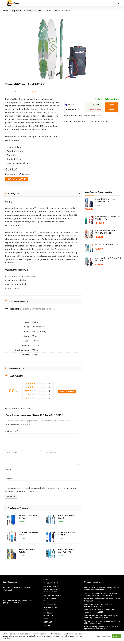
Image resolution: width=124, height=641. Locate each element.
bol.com (70, 105)
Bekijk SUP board (17, 178)
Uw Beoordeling (12, 425)
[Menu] (3, 3)
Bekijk (111, 104)
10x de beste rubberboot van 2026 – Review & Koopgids (102, 600)
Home (5, 10)
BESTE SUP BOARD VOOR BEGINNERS (50, 590)
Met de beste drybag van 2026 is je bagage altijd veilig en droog (102, 622)
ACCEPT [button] (116, 636)
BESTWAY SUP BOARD (52, 595)
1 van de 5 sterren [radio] (22, 424)
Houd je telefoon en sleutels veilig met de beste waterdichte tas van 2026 (101, 588)
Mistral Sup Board (34, 10)
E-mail (8, 479)
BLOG (45, 618)
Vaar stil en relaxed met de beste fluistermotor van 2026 (98, 605)
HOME (45, 579)
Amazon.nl (71, 109)
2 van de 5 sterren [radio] (23, 424)
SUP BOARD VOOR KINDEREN (50, 599)
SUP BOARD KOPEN (50, 583)
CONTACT (47, 622)
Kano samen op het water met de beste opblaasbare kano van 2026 (101, 627)
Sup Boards (17, 10)
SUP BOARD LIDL (49, 604)
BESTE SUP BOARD (50, 586)
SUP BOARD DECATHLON (48, 614)
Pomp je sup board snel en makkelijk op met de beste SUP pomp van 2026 (100, 594)
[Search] (118, 3)
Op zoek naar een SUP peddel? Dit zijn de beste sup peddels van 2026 (101, 616)
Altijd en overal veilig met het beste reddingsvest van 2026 (99, 611)
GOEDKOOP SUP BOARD (50, 608)
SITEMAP (46, 625)
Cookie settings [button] (103, 636)
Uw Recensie (11, 431)
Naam (8, 469)
